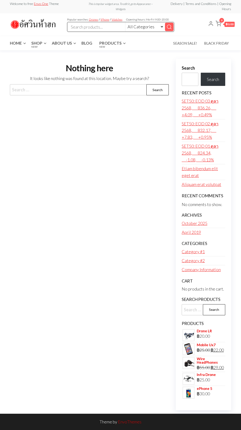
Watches (117, 19)
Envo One (41, 4)
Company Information (201, 269)
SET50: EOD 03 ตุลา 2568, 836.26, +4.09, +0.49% (200, 107)
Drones (93, 19)
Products (110, 44)
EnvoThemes (129, 421)
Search (188, 68)
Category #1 (193, 251)
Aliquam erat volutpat (201, 184)
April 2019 (191, 232)
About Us (62, 43)
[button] (225, 24)
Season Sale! (185, 43)
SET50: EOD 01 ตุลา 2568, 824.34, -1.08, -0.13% (200, 152)
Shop (36, 44)
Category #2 (193, 260)
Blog (86, 43)
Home (16, 43)
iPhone (105, 19)
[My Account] (211, 24)
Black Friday (216, 43)
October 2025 (194, 223)
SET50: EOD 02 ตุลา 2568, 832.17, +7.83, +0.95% (200, 130)
